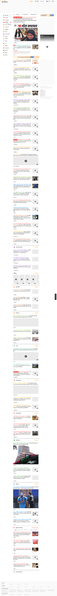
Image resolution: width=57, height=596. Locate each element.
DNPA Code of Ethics (48, 98)
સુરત (14, 421)
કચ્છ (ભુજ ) (25, 529)
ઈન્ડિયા (15, 80)
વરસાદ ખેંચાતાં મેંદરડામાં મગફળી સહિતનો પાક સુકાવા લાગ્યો (51, 590)
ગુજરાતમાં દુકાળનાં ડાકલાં (42, 589)
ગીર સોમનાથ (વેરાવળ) (36, 529)
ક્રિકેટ (15, 189)
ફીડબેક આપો (55, 296)
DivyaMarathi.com (42, 93)
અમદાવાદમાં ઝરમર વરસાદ (42, 591)
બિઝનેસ (15, 197)
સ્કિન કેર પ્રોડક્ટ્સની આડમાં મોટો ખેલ (5, 589)
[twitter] (35, 42)
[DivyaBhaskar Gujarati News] (5, 2)
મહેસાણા (15, 204)
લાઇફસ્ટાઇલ (15, 236)
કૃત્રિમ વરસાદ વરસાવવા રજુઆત (35, 591)
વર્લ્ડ (14, 54)
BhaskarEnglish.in (42, 92)
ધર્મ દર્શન (15, 220)
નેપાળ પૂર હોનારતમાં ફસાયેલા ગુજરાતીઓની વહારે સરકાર (28, 589)
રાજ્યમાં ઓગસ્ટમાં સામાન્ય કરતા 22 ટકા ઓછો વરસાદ (35, 590)
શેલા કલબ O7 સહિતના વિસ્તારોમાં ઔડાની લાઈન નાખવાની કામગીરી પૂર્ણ (20, 591)
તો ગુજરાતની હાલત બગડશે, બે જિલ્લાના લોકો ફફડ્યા (20, 590)
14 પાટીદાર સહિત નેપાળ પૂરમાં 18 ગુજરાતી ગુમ (35, 589)
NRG (15, 529)
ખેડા (28, 529)
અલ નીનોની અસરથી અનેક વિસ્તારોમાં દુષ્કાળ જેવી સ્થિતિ (51, 589)
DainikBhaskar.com (43, 90)
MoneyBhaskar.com (43, 94)
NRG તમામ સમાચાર (35, 527)
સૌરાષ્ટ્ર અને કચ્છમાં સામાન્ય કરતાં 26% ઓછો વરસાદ (5, 591)
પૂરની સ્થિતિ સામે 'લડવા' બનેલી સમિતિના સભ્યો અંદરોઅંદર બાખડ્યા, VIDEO (43, 590)
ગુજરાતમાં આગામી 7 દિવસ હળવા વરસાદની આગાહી (13, 590)
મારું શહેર (15, 42)
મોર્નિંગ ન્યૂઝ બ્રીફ (19, 589)
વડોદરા (15, 429)
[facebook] (33, 42)
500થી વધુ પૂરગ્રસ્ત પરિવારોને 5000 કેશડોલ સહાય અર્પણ (13, 591)
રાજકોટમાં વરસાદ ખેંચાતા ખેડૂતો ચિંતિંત (28, 590)
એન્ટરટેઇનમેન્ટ (16, 270)
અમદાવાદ (15, 174)
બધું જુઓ (36, 273)
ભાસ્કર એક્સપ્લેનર (16, 166)
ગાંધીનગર (15, 88)
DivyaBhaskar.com (42, 91)
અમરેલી (22, 529)
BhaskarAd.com (42, 95)
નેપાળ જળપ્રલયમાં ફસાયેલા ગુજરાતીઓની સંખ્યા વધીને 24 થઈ (13, 589)
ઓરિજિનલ (15, 64)
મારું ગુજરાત (15, 144)
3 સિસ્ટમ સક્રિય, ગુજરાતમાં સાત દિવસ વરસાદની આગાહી (28, 591)
